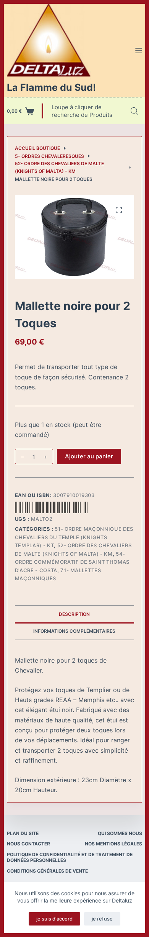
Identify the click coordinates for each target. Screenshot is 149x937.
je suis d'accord (54, 919)
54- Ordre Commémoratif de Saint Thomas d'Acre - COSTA (72, 562)
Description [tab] (74, 614)
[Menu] (138, 50)
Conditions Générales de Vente (47, 871)
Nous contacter (28, 844)
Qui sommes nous (120, 833)
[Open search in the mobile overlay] (134, 111)
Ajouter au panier (89, 456)
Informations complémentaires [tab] (74, 631)
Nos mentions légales (113, 844)
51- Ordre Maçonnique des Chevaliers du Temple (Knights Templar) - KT (74, 537)
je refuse (102, 919)
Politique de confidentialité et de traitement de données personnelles (70, 857)
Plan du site (23, 833)
